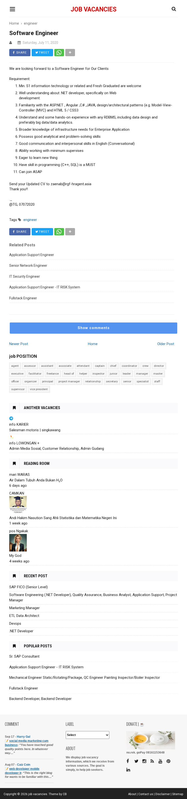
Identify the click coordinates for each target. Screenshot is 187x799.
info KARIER (18, 424)
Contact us (145, 794)
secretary (112, 381)
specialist (143, 381)
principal (47, 381)
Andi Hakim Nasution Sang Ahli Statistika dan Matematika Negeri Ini (63, 518)
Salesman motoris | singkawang (34, 430)
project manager (69, 381)
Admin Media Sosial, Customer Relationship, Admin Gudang (56, 448)
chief (113, 365)
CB (65, 794)
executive (17, 373)
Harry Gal (23, 736)
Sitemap (177, 794)
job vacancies (93, 9)
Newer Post (18, 344)
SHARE (21, 52)
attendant (83, 365)
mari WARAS (19, 474)
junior (113, 373)
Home (93, 344)
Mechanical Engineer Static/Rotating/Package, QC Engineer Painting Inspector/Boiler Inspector (84, 677)
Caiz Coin (23, 764)
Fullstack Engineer (23, 298)
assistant (47, 365)
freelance (53, 373)
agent (15, 365)
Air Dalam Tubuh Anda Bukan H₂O (36, 480)
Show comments (94, 328)
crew (145, 365)
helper (83, 373)
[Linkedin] (130, 770)
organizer (30, 381)
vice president (39, 389)
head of (69, 373)
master (158, 373)
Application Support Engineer (31, 255)
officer (15, 381)
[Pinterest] (170, 761)
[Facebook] (130, 761)
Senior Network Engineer (28, 265)
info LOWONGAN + (24, 443)
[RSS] (154, 761)
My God (15, 555)
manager (142, 373)
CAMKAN (16, 493)
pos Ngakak (18, 531)
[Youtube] (162, 761)
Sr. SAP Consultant (24, 656)
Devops (15, 623)
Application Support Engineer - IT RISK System (44, 287)
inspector (98, 373)
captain (100, 365)
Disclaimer (162, 794)
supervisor (18, 389)
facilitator (35, 373)
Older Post (165, 344)
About (132, 794)
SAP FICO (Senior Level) (28, 587)
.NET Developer (21, 631)
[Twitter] (138, 761)
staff (157, 381)
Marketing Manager (24, 608)
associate (65, 365)
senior (127, 381)
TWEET (43, 52)
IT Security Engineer (24, 276)
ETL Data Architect (24, 616)
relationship (93, 381)
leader (127, 373)
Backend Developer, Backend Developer (40, 699)
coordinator (129, 365)
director (159, 365)
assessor (30, 365)
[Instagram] (146, 761)
